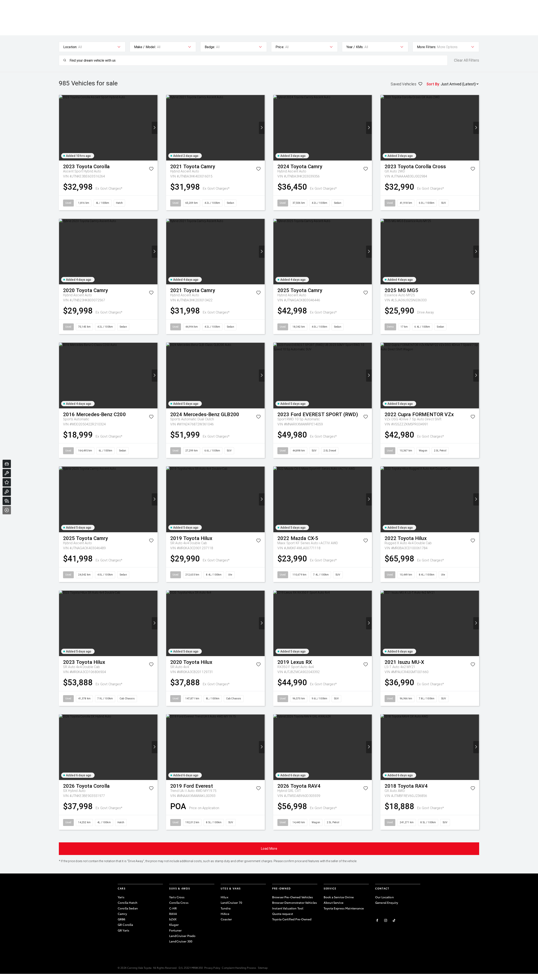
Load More (269, 849)
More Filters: (426, 47)
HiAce (225, 914)
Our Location (384, 897)
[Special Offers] (7, 482)
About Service (333, 902)
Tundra (226, 908)
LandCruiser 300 (180, 941)
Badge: (210, 47)
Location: (70, 47)
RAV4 (173, 914)
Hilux (224, 897)
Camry (122, 914)
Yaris (121, 897)
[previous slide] (62, 128)
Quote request (282, 914)
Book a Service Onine (339, 897)
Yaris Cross (177, 897)
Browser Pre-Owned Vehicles (292, 897)
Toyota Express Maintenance (344, 908)
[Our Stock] (7, 501)
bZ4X (173, 919)
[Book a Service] (7, 473)
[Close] (7, 510)
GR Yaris (123, 930)
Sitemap (263, 967)
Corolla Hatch (127, 902)
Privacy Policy (212, 967)
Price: (280, 47)
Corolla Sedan (128, 908)
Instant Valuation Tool (287, 908)
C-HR (173, 908)
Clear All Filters (466, 60)
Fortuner (175, 930)
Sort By (432, 84)
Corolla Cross (179, 902)
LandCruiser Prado (182, 936)
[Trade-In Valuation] (7, 464)
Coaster (226, 919)
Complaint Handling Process (239, 967)
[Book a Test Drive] (7, 491)
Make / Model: (145, 47)
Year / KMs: (355, 47)
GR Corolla (125, 924)
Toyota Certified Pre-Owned (292, 919)
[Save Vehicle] (151, 169)
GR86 (121, 919)
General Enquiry (386, 902)
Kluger (174, 924)
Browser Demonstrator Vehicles (294, 902)
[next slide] (154, 128)
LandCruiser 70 (231, 902)
